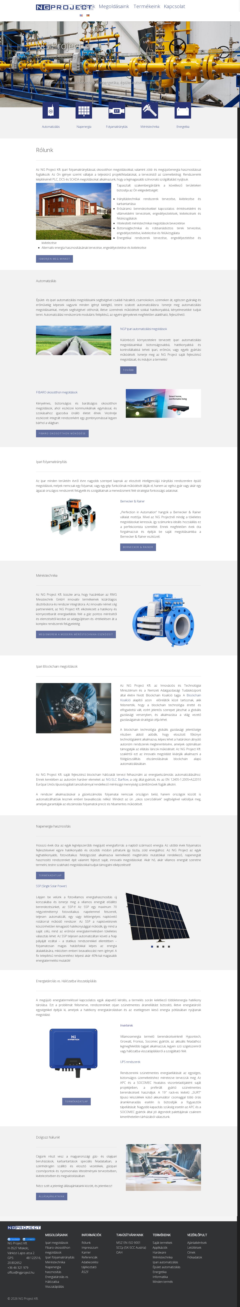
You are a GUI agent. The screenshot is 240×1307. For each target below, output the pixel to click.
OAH (119, 1252)
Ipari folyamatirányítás (59, 1257)
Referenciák (89, 1257)
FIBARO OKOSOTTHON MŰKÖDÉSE (62, 433)
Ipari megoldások (56, 1243)
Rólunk (87, 6)
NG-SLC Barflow (117, 779)
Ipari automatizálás (165, 1262)
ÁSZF (85, 1272)
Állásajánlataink (51, 1196)
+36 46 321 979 (18, 1268)
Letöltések (194, 1247)
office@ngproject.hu (21, 1272)
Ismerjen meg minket (54, 258)
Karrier (86, 1252)
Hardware (159, 1252)
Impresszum (90, 1247)
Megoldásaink (114, 6)
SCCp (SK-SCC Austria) (131, 1247)
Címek (191, 1252)
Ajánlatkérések (197, 1243)
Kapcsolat (174, 6)
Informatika (160, 1277)
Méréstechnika (55, 1262)
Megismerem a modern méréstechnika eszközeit (76, 634)
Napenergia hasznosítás (53, 1269)
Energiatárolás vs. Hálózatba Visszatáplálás (57, 1282)
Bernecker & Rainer (138, 547)
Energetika (159, 1272)
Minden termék (163, 1282)
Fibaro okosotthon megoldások (57, 1249)
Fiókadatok (194, 1257)
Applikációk (160, 1247)
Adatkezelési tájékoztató (90, 1264)
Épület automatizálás (166, 1267)
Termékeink (147, 6)
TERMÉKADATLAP (50, 875)
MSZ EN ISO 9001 (128, 1243)
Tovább (128, 370)
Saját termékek (162, 1243)
